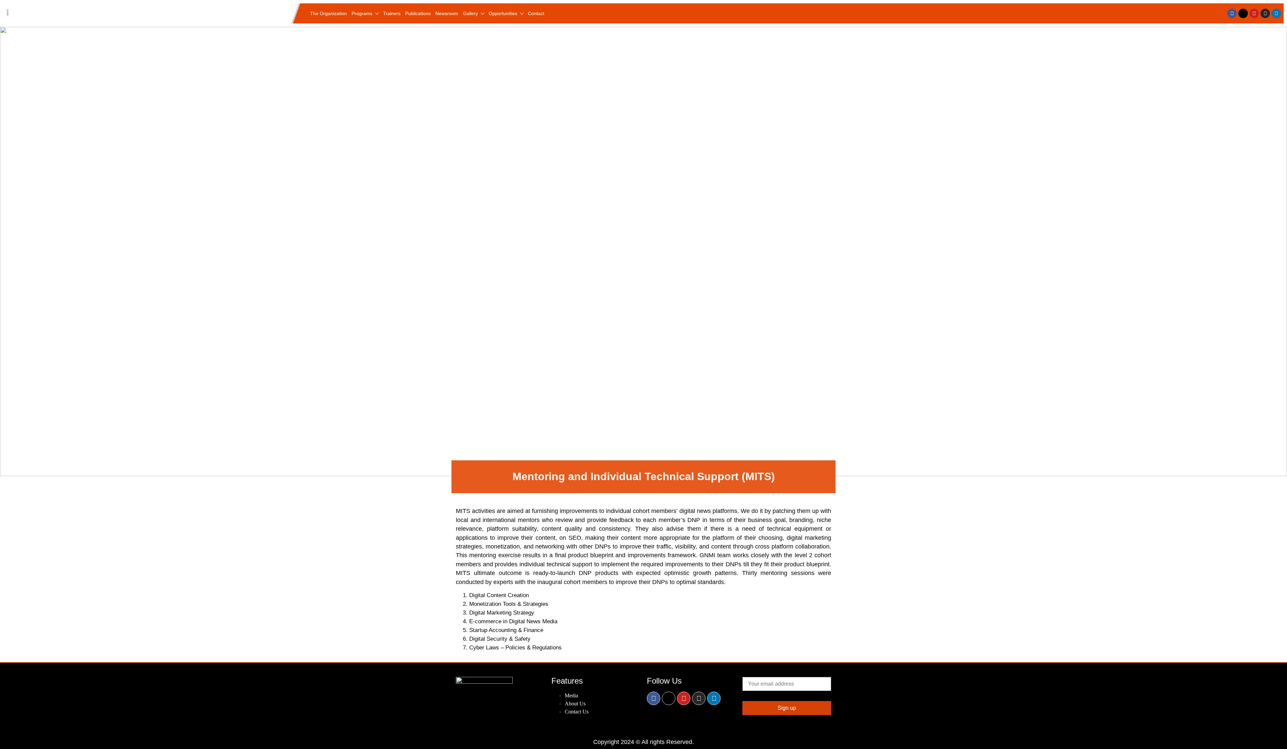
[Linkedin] (1276, 13)
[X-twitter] (1243, 13)
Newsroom (446, 13)
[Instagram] (1265, 13)
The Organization (328, 13)
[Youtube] (1254, 13)
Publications (418, 13)
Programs (362, 13)
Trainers (392, 13)
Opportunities (503, 13)
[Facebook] (1232, 13)
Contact (536, 13)
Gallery (470, 13)
